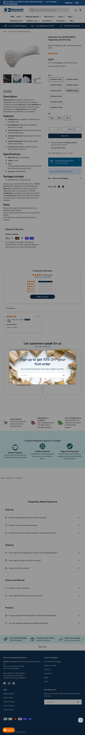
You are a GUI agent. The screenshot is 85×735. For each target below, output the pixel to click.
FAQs (77, 3)
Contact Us (68, 3)
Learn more (14, 4)
